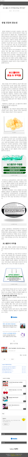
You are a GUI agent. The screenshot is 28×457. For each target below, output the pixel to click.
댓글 (3, 413)
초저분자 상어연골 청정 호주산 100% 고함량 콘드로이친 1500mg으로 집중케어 (10, 335)
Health (10, 10)
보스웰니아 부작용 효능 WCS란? (14, 8)
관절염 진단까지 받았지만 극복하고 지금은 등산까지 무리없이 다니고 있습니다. (10, 326)
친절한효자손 (13, 455)
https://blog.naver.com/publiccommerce (10, 322)
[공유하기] (6, 359)
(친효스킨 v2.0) (18, 455)
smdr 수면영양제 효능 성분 (6, 372)
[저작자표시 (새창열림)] (15, 359)
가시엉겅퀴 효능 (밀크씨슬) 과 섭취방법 (8, 366)
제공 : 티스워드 (23, 355)
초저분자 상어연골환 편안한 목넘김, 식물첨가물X (10, 333)
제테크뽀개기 (12, 454)
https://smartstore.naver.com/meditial (10, 331)
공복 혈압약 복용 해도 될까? (6, 369)
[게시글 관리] (8, 359)
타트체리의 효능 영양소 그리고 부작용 (8, 368)
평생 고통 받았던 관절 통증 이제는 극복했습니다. (10, 324)
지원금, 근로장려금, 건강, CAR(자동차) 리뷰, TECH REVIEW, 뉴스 (11, 421)
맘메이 (2, 5)
